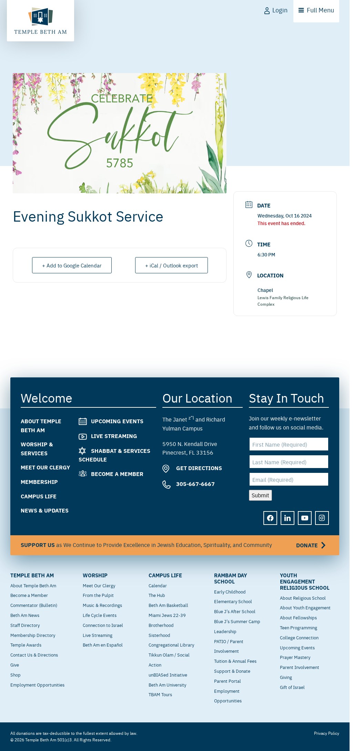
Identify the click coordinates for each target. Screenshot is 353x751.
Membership (39, 482)
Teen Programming (298, 627)
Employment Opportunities (37, 684)
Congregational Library (171, 644)
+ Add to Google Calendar (72, 265)
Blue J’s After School (234, 611)
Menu (320, 10)
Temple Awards (25, 644)
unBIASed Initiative (168, 674)
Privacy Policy (326, 733)
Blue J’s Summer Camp (237, 621)
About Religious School (303, 598)
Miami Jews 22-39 (167, 615)
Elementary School (233, 601)
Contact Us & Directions (34, 654)
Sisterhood (159, 635)
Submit (260, 495)
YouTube (305, 518)
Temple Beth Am (32, 575)
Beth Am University (167, 684)
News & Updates (45, 510)
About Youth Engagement (305, 607)
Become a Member (117, 474)
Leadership (225, 631)
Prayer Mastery (295, 657)
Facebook (270, 518)
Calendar (158, 585)
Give (14, 664)
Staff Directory (25, 625)
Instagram (322, 518)
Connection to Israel (103, 625)
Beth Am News (24, 615)
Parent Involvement (299, 667)
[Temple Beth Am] (40, 20)
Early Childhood (230, 591)
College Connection (299, 637)
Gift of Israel (292, 687)
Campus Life (39, 496)
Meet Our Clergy (45, 467)
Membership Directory (32, 635)
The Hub (157, 595)
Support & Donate (232, 671)
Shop (15, 674)
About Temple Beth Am (33, 585)
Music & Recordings (102, 605)
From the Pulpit (98, 595)
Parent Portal (227, 681)
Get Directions (198, 468)
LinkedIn (287, 518)
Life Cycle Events (100, 615)
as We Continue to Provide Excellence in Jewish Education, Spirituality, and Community (169, 544)
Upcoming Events (117, 421)
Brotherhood (161, 625)
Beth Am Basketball (168, 605)
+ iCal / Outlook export (171, 265)
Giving (286, 677)
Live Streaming (114, 435)
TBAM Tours (160, 694)
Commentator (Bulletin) (33, 605)
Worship (95, 575)
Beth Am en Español (103, 644)
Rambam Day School (230, 578)
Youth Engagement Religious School (305, 581)
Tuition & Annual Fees (235, 661)
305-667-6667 (195, 484)
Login (280, 10)
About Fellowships (298, 617)
